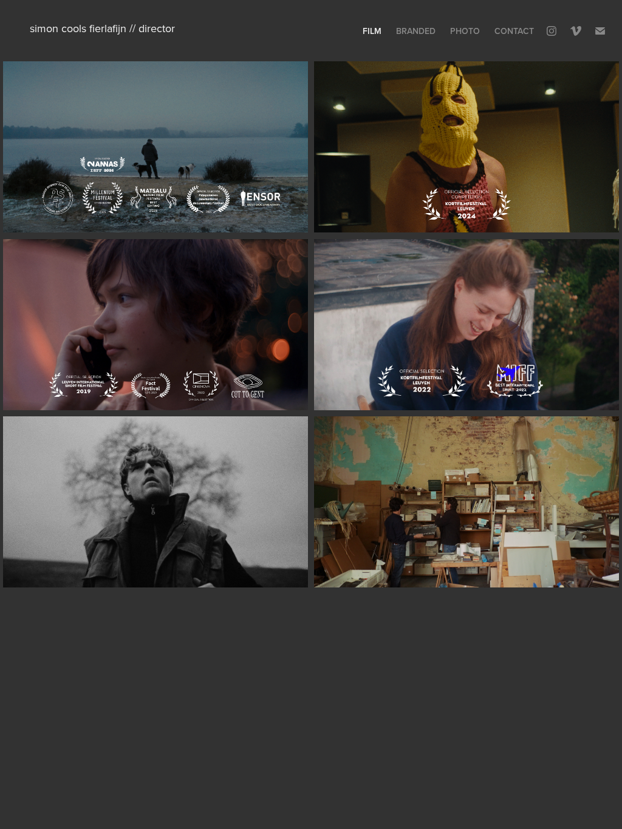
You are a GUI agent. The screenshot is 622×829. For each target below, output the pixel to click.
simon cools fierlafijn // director (102, 28)
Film (372, 31)
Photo (465, 31)
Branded (416, 31)
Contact (514, 31)
